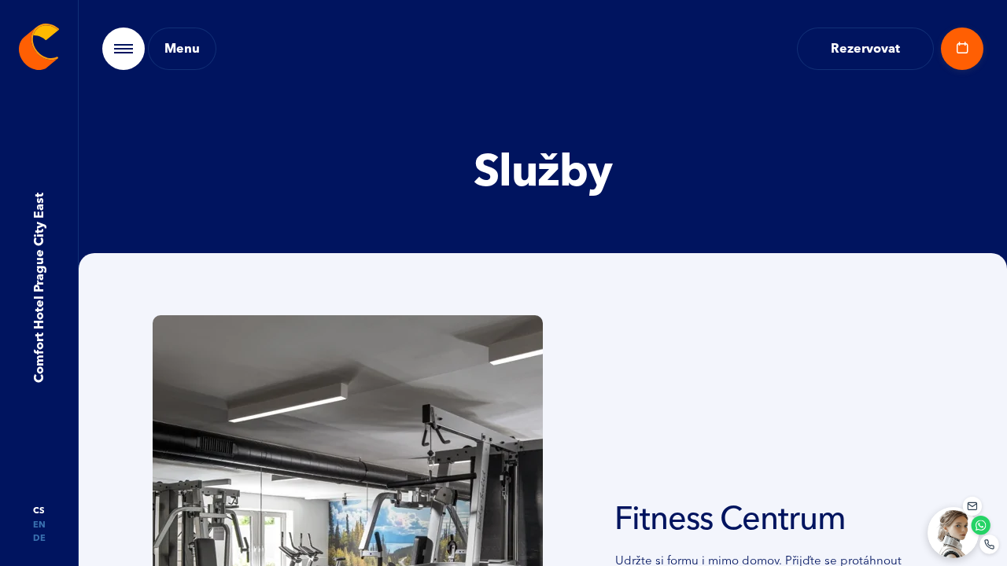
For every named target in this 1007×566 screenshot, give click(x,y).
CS (39, 510)
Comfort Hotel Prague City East (38, 288)
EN (39, 524)
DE (39, 538)
